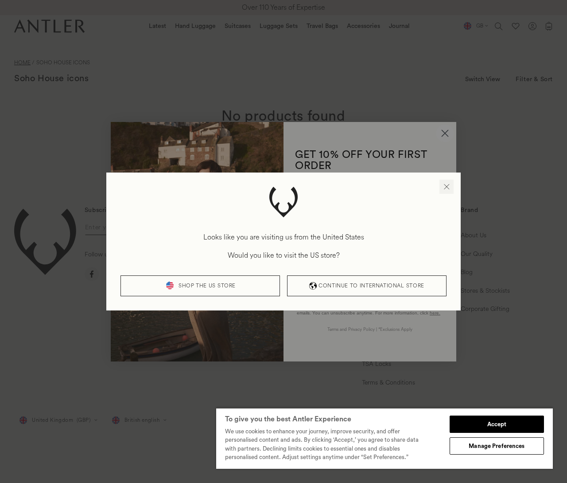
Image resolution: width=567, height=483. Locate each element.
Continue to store (371, 286)
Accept (497, 424)
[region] (384, 438)
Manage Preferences (496, 446)
